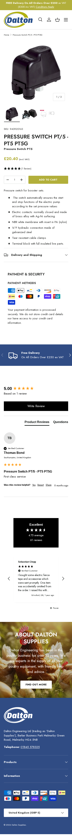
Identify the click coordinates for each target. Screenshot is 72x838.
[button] (57, 19)
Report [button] (40, 485)
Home (6, 34)
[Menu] (66, 19)
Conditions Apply (45, 7)
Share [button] (48, 485)
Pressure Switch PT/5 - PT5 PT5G (27, 34)
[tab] (37, 423)
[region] (36, 578)
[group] (36, 389)
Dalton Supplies (19, 824)
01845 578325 (30, 747)
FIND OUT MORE (36, 684)
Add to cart (48, 179)
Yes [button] (34, 485)
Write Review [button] (36, 406)
